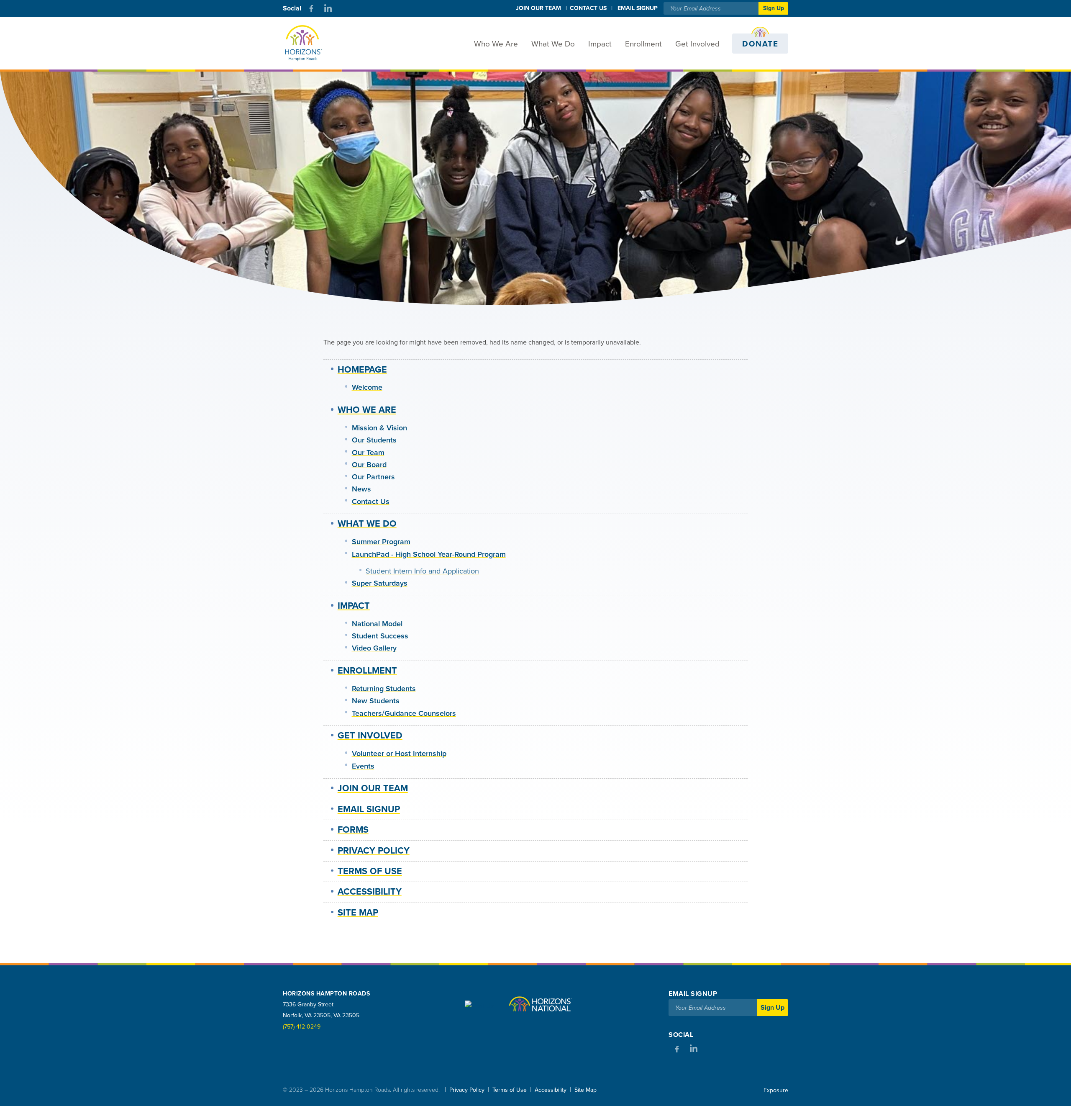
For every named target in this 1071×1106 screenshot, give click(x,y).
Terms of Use (370, 871)
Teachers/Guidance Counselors (404, 713)
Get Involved (697, 44)
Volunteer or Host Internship (399, 753)
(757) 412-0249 (301, 1026)
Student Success (380, 635)
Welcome (367, 387)
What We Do (553, 44)
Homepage (362, 369)
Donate (760, 44)
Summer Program (381, 541)
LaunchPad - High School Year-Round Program (429, 554)
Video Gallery (374, 648)
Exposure (776, 1090)
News (361, 489)
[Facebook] (311, 8)
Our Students (374, 440)
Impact (600, 44)
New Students (376, 700)
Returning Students (384, 688)
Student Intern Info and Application (422, 571)
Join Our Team (538, 8)
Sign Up (773, 8)
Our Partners (373, 476)
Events (363, 766)
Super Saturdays (379, 583)
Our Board (369, 464)
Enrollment (643, 44)
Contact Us (588, 8)
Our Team (368, 452)
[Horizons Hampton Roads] (309, 43)
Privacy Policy (374, 850)
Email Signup (369, 809)
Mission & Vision (379, 427)
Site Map (358, 912)
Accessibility (370, 891)
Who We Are (496, 44)
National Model (377, 623)
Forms (353, 829)
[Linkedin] (328, 8)
